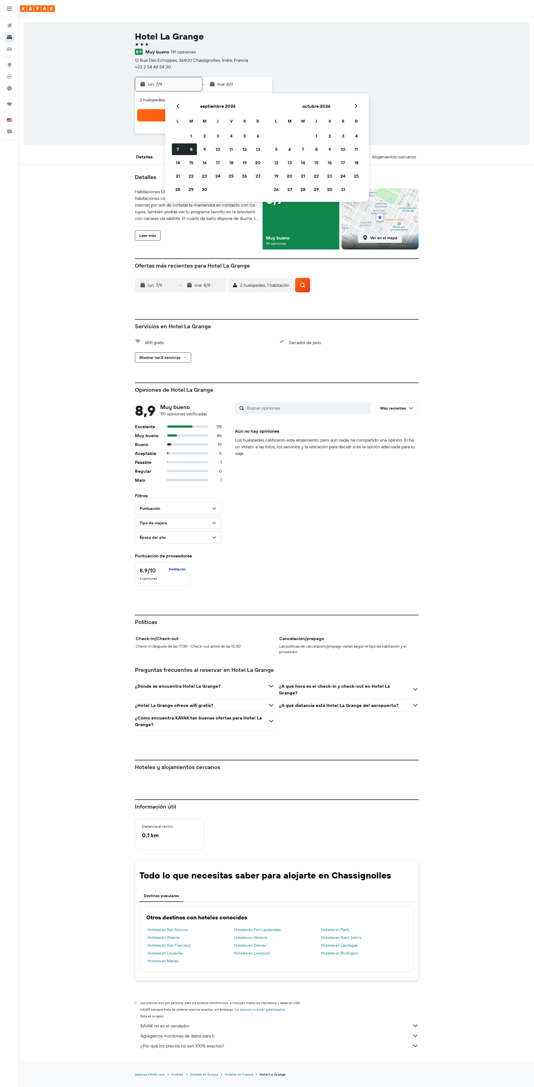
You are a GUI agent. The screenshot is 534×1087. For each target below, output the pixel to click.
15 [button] (191, 162)
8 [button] (191, 149)
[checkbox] (163, 574)
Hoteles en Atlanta (163, 937)
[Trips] (9, 104)
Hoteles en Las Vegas (339, 945)
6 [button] (258, 136)
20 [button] (258, 162)
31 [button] (343, 189)
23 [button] (204, 176)
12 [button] (245, 149)
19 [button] (245, 162)
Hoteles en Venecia (250, 937)
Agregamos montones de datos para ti (177, 1036)
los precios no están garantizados (260, 1009)
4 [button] (231, 136)
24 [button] (217, 176)
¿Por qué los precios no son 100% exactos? (182, 1046)
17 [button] (218, 162)
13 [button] (258, 149)
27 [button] (258, 176)
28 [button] (177, 189)
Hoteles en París (335, 929)
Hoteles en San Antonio (167, 929)
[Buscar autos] (9, 49)
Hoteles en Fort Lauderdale (257, 929)
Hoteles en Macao (163, 960)
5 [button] (244, 136)
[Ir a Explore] (9, 64)
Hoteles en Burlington (340, 953)
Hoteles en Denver (250, 945)
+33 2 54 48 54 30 (153, 67)
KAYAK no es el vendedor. (165, 1026)
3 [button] (218, 136)
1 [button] (191, 136)
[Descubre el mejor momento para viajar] (9, 88)
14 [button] (178, 162)
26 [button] (244, 176)
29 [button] (191, 189)
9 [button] (204, 149)
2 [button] (204, 136)
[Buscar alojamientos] (9, 37)
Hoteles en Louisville (164, 953)
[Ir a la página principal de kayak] (37, 8)
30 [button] (204, 189)
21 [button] (178, 176)
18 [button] (231, 162)
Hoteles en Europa (204, 1074)
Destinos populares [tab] (161, 895)
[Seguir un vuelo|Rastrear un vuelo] (9, 76)
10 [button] (218, 149)
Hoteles (177, 1074)
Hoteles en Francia (239, 1074)
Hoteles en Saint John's (341, 937)
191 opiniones (183, 52)
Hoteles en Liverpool (252, 953)
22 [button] (191, 176)
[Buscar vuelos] (9, 25)
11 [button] (231, 149)
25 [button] (231, 176)
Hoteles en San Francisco (169, 945)
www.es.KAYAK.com (150, 1074)
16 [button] (204, 162)
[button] (9, 9)
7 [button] (178, 149)
